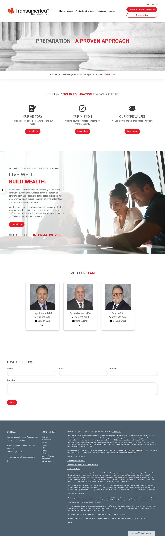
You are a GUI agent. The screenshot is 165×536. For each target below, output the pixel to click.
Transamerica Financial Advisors (141, 9)
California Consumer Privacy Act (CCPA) (137, 450)
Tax (43, 448)
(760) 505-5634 (82, 317)
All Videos (46, 459)
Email (61, 368)
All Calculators (48, 461)
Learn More (17, 224)
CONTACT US (109, 74)
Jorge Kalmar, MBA (42, 313)
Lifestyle (45, 453)
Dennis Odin (118, 313)
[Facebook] (2, 190)
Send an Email (44, 321)
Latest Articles (48, 456)
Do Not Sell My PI (73, 469)
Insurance (46, 445)
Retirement (46, 437)
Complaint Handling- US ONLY (87, 465)
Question (11, 380)
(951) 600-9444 (151, 4)
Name (10, 368)
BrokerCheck (116, 432)
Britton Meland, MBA (80, 313)
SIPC (129, 481)
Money (44, 451)
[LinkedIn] (42, 325)
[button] (70, 11)
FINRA (125, 481)
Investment (46, 440)
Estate (44, 442)
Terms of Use (72, 465)
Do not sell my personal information (123, 452)
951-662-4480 (44, 317)
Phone (113, 368)
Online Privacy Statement (76, 461)
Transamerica (142, 15)
